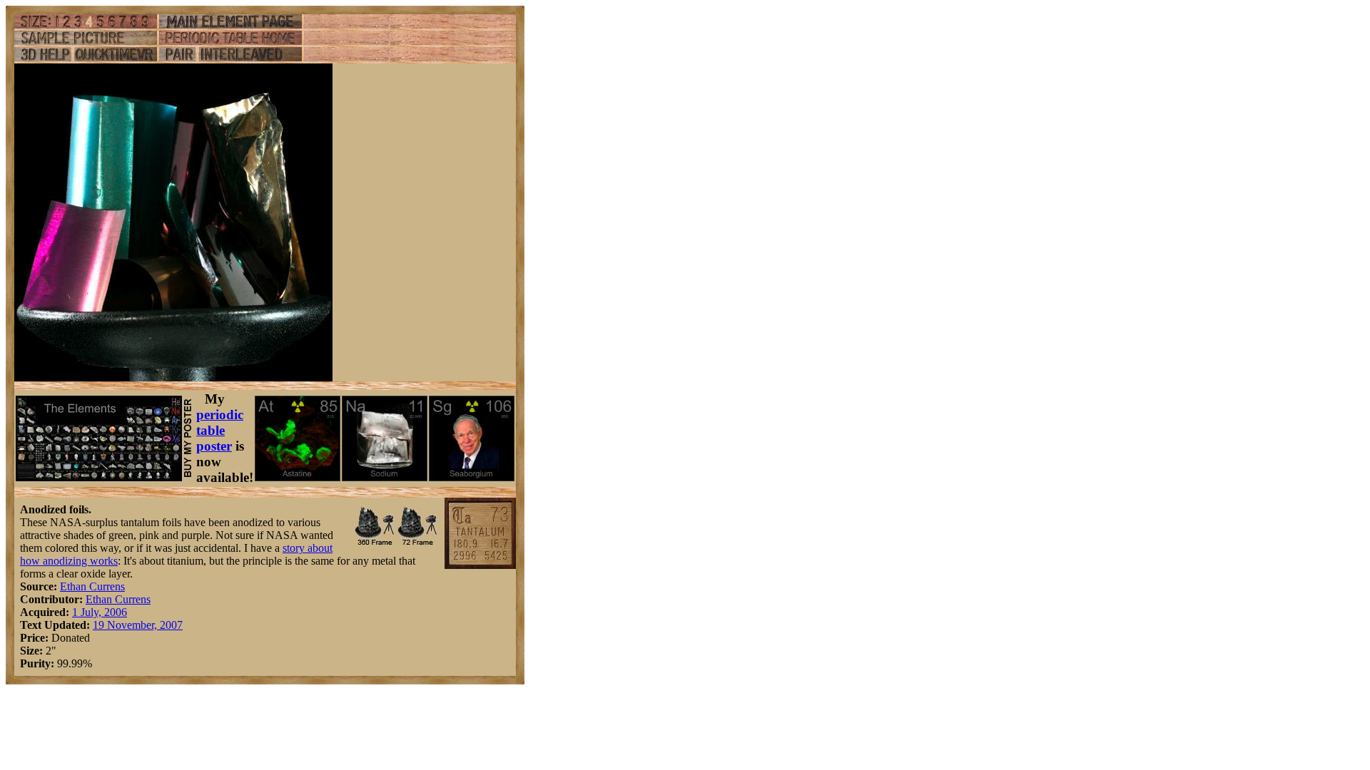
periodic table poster (219, 430)
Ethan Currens (92, 586)
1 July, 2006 (99, 612)
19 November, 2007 (138, 625)
